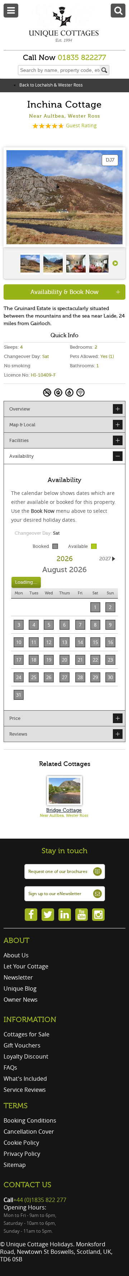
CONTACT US (27, 1185)
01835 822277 (82, 57)
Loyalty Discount (26, 1056)
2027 (105, 558)
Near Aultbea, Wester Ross (64, 816)
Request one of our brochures (57, 871)
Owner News (21, 999)
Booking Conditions (30, 1120)
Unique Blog (20, 988)
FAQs (10, 1067)
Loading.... (26, 582)
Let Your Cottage (26, 966)
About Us (16, 955)
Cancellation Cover (29, 1131)
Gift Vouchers (22, 1045)
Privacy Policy (22, 1154)
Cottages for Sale (26, 1034)
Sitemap (15, 1165)
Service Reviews (25, 1090)
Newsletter (18, 977)
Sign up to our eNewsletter (54, 893)
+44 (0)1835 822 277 (39, 1200)
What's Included (25, 1079)
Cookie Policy (21, 1143)
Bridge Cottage (64, 810)
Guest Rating (81, 125)
